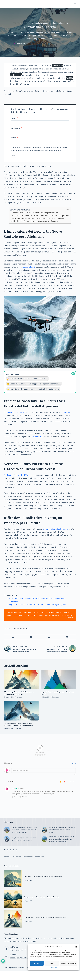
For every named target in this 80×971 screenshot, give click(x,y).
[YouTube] (16, 849)
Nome (14, 118)
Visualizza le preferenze (68, 963)
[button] (76, 947)
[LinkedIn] (67, 637)
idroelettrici (38, 436)
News (40, 43)
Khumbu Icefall (29, 267)
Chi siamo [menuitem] (7, 856)
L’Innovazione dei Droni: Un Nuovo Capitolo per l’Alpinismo (35, 212)
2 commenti (18, 728)
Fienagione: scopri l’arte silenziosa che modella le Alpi (41, 897)
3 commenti (18, 697)
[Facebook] (13, 637)
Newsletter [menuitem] (17, 856)
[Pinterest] (49, 637)
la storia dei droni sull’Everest (55, 529)
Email (13, 137)
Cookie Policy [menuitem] (39, 856)
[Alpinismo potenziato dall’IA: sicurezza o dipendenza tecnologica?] (21, 679)
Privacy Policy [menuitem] (28, 856)
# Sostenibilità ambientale (21, 628)
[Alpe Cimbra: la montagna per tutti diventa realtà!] (58, 679)
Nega (51, 963)
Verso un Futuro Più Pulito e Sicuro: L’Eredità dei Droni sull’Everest (38, 218)
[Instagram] (10, 849)
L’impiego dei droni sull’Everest (17, 412)
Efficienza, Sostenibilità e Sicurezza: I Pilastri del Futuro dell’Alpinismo (40, 215)
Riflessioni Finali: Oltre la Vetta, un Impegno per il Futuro (35, 221)
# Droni (7, 628)
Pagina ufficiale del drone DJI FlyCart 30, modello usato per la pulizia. (38, 604)
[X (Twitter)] (31, 637)
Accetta (36, 963)
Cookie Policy (53, 967)
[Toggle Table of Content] (66, 209)
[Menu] (75, 4)
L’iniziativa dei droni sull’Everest (18, 475)
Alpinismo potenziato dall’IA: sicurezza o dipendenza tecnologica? (45, 917)
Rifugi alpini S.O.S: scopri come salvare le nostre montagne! (43, 876)
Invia (13, 156)
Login (74, 763)
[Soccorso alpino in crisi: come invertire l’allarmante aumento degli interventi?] (21, 710)
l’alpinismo (66, 412)
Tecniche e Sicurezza (49, 43)
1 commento (63, 43)
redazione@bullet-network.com (23, 958)
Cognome (15, 128)
